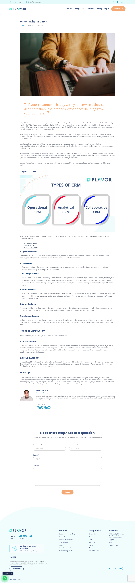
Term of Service (114, 545)
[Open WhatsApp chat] (5, 578)
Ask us (67, 492)
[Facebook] (38, 407)
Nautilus (91, 545)
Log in (106, 9)
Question (36, 465)
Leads (61, 545)
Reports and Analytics (66, 539)
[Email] (49, 407)
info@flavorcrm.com (34, 2)
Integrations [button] (79, 9)
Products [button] (69, 9)
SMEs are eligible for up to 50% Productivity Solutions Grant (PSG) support (116, 537)
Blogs (110, 542)
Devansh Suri (42, 390)
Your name (37, 445)
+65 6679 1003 (16, 2)
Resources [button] (90, 9)
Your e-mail (73, 445)
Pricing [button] (99, 9)
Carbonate (92, 534)
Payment (62, 537)
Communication (64, 542)
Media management (65, 551)
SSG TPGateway (94, 551)
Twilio (90, 539)
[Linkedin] (45, 407)
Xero (90, 537)
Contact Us (118, 9)
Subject (35, 455)
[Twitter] (41, 407)
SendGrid (92, 542)
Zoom (91, 548)
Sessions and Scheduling (67, 534)
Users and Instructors (66, 548)
